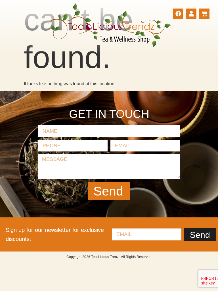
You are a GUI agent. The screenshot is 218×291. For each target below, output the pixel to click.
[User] (191, 14)
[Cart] (204, 14)
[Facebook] (178, 14)
